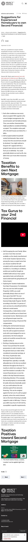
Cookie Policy (7, 538)
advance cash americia (10, 32)
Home (2, 32)
